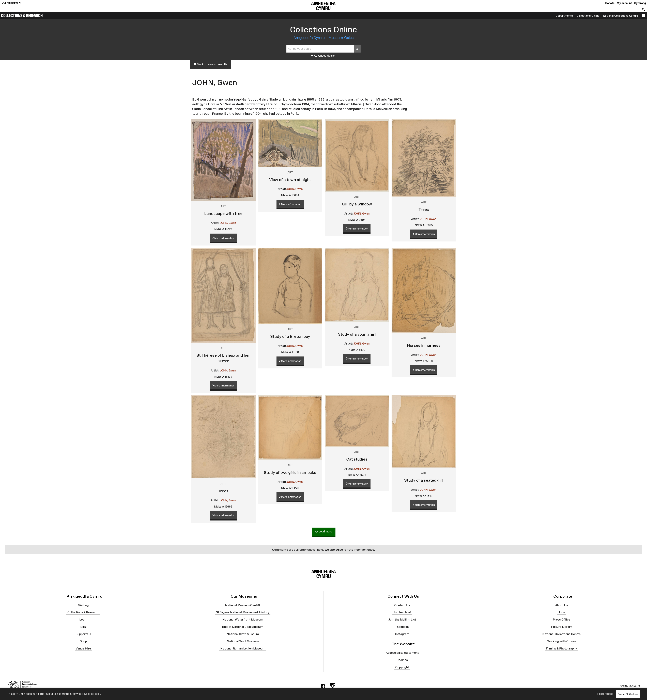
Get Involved (402, 612)
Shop (83, 641)
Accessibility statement (402, 652)
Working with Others (561, 641)
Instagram (402, 634)
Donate (609, 3)
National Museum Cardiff (242, 605)
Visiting (83, 605)
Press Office (561, 619)
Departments (564, 15)
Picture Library (561, 626)
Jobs (561, 612)
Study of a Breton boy (290, 336)
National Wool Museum (243, 641)
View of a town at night (290, 179)
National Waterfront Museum (242, 619)
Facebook (402, 626)
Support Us (83, 634)
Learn (83, 619)
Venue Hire (83, 648)
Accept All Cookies (628, 694)
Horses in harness (424, 345)
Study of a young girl (357, 334)
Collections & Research (22, 15)
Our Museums (10, 2)
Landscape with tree (223, 213)
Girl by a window (357, 204)
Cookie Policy (92, 693)
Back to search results (211, 64)
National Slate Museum (243, 634)
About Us (561, 605)
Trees (424, 209)
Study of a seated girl (423, 480)
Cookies (402, 660)
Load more (325, 531)
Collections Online (588, 15)
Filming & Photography (561, 648)
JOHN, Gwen (228, 222)
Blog (83, 626)
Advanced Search (324, 55)
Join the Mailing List (402, 619)
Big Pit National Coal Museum (242, 626)
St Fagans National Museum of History (242, 612)
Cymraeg (640, 3)
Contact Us (402, 605)
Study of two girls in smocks (290, 472)
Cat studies (356, 459)
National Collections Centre (620, 15)
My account (624, 3)
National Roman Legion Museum (242, 648)
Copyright (402, 667)
